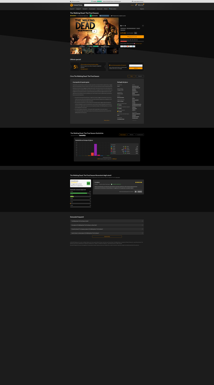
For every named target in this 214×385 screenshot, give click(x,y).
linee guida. (118, 177)
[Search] (117, 5)
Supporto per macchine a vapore (123, 106)
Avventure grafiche (135, 94)
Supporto (142, 8)
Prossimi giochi (92, 8)
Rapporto (139, 191)
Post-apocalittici (135, 99)
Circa (132, 76)
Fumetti (133, 102)
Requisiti (140, 76)
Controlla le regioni (138, 43)
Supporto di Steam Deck (121, 103)
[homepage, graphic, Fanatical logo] (76, 5)
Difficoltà (131, 134)
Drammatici (134, 108)
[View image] (76, 50)
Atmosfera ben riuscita (136, 105)
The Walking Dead (120, 119)
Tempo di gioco (123, 134)
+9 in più (121, 101)
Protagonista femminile (136, 104)
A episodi (134, 115)
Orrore (133, 101)
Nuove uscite (99, 8)
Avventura (138, 28)
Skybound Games (120, 97)
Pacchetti (85, 8)
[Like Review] (136, 192)
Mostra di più (106, 120)
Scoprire (71, 8)
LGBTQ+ (133, 109)
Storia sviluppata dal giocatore (131, 28)
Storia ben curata (123, 28)
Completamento (140, 134)
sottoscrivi (136, 68)
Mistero (105, 8)
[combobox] (106, 5)
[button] (75, 1)
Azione (133, 93)
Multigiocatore (135, 117)
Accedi (132, 5)
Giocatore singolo (135, 116)
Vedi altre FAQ (107, 236)
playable (120, 111)
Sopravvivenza (123, 30)
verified (119, 104)
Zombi (133, 98)
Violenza (134, 107)
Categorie (78, 8)
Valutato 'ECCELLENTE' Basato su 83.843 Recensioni (112, 1)
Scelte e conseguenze (136, 113)
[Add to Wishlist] (143, 26)
